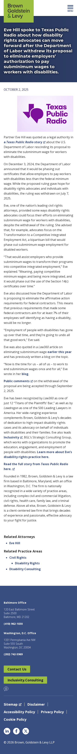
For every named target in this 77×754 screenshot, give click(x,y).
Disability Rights (27, 563)
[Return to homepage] (19, 11)
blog (25, 374)
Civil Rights (17, 557)
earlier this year (59, 352)
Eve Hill (14, 543)
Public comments (17, 381)
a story (23, 142)
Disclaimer (36, 704)
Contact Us (16, 669)
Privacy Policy (52, 712)
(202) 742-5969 (13, 654)
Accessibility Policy (19, 712)
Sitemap (11, 704)
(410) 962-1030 (13, 623)
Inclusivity (11, 437)
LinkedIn (7, 731)
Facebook (16, 731)
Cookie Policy (15, 719)
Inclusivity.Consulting (25, 680)
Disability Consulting (25, 569)
